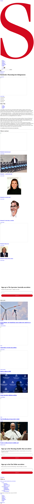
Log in (4, 71)
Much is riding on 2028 (5, 371)
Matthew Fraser (2, 444)
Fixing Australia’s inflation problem (8, 395)
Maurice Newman (3, 373)
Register (1, 71)
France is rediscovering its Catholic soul (9, 442)
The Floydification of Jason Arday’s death (9, 419)
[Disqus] (17, 272)
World (1, 345)
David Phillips (2, 397)
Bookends (2, 72)
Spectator (1, 0)
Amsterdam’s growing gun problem (8, 347)
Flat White (1, 320)
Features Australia (2, 369)
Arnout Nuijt (2, 349)
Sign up (17, 295)
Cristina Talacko (3, 325)
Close (1, 493)
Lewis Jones (2, 76)
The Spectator (2, 477)
